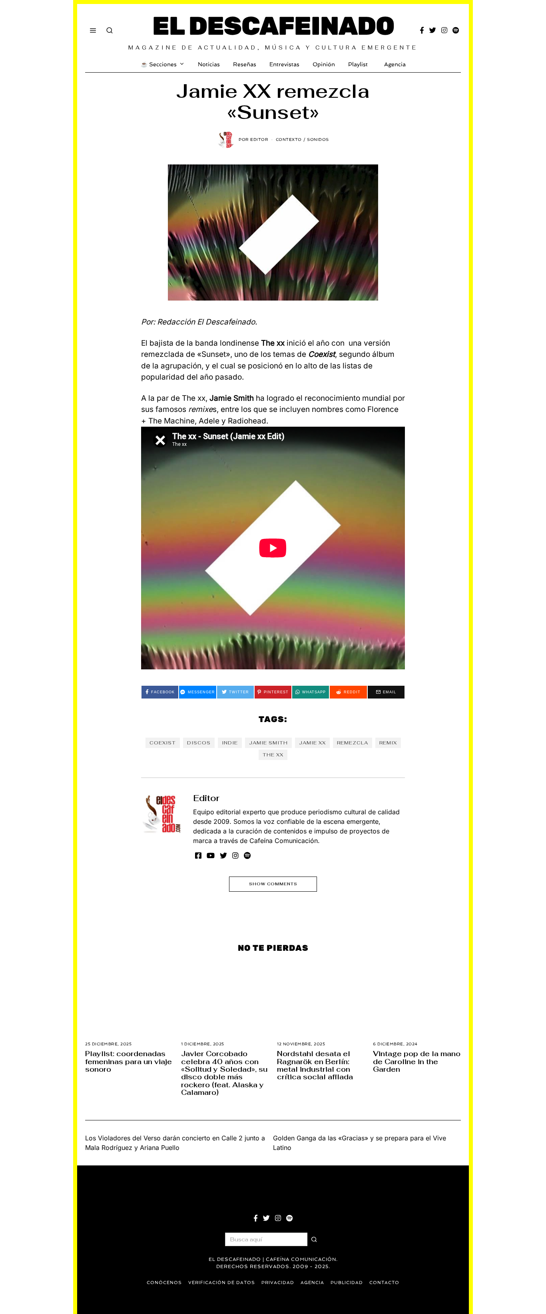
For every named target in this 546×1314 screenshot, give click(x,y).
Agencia (395, 64)
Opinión (324, 64)
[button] (314, 1239)
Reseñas (244, 64)
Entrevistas (284, 64)
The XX (273, 755)
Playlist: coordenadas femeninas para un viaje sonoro (128, 1061)
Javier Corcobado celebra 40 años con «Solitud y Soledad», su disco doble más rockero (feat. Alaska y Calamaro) (224, 1073)
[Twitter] (432, 30)
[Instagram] (444, 30)
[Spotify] (455, 30)
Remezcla (352, 743)
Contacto (384, 1282)
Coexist (162, 743)
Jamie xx (312, 743)
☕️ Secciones (159, 64)
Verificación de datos (221, 1282)
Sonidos (318, 139)
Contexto (289, 139)
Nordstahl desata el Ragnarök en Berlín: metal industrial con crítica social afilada (315, 1065)
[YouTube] (211, 855)
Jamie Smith (268, 743)
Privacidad (277, 1282)
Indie (230, 743)
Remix (388, 743)
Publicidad (347, 1282)
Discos (199, 743)
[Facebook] (422, 30)
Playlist (358, 64)
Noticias (209, 64)
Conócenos (164, 1282)
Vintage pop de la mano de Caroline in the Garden (416, 1061)
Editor (206, 798)
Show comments (273, 884)
